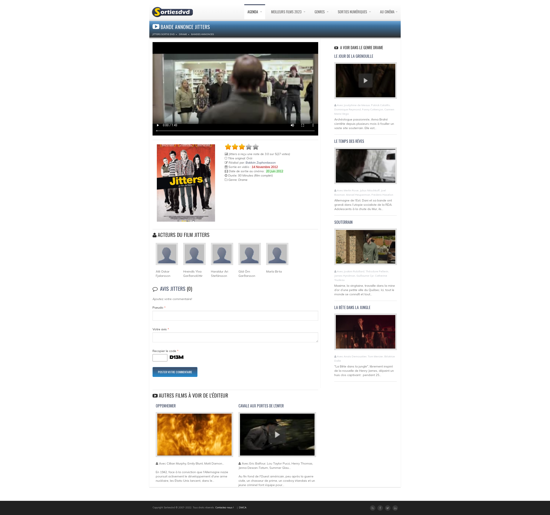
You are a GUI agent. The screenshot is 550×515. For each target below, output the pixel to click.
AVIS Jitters (172, 288)
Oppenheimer (166, 405)
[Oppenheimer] (194, 436)
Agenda (253, 11)
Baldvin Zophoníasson (261, 163)
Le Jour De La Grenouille (353, 56)
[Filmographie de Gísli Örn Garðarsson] (249, 256)
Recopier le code (166, 351)
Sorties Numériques (353, 11)
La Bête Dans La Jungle (352, 307)
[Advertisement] (250, 196)
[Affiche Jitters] (186, 183)
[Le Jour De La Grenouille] (365, 82)
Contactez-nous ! (224, 507)
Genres (320, 11)
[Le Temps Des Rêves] (365, 167)
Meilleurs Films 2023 (286, 11)
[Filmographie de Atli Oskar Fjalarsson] (167, 256)
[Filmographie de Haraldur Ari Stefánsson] (222, 256)
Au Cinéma (387, 11)
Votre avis (161, 329)
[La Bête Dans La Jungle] (365, 334)
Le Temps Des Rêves (349, 141)
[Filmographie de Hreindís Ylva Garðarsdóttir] (194, 256)
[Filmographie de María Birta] (277, 256)
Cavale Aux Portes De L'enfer (261, 405)
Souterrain (343, 222)
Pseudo (159, 307)
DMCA (242, 507)
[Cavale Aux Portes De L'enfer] (277, 436)
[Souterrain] (365, 248)
